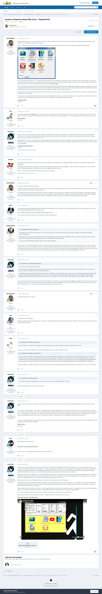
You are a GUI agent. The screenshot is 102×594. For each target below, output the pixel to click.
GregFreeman (10, 225)
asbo (10, 338)
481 (11, 450)
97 (11, 50)
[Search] (96, 7)
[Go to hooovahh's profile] (11, 136)
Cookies (55, 583)
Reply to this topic (91, 31)
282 (11, 217)
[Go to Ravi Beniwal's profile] (6, 26)
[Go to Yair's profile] (11, 116)
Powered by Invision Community (51, 586)
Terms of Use (22, 592)
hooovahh (10, 131)
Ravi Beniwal (13, 25)
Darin (10, 205)
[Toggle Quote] (19, 229)
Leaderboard (18, 10)
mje (10, 315)
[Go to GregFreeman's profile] (11, 230)
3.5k (11, 145)
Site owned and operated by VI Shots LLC (51, 585)
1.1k (11, 327)
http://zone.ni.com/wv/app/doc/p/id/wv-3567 (27, 446)
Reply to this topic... (17, 564)
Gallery (11, 10)
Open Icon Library (55, 83)
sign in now (35, 559)
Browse (6, 7)
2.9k (11, 123)
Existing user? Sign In (85, 2)
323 (11, 237)
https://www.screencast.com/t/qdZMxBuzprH (27, 497)
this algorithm (33, 114)
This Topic (91, 7)
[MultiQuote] (18, 106)
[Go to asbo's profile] (11, 343)
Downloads (18, 7)
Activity (12, 7)
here (36, 421)
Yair (10, 111)
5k (11, 171)
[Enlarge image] (66, 166)
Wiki (25, 7)
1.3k (11, 350)
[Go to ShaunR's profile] (11, 164)
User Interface (22, 26)
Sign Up (95, 2)
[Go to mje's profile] (11, 320)
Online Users (26, 10)
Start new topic (78, 31)
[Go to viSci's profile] (11, 443)
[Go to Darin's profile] (11, 210)
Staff (33, 10)
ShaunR (10, 159)
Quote (22, 105)
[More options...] (96, 38)
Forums (5, 10)
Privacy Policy (48, 583)
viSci (10, 438)
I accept (95, 591)
